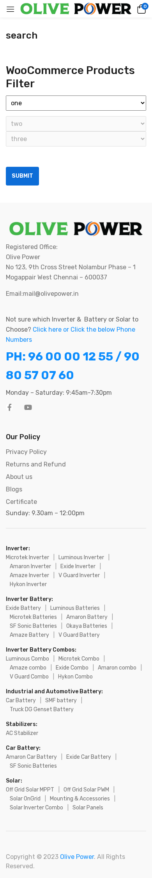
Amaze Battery (29, 635)
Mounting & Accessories (80, 798)
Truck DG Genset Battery (42, 709)
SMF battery (61, 700)
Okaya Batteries (86, 626)
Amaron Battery (87, 617)
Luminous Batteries (75, 608)
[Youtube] (28, 407)
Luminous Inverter (81, 557)
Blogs (14, 489)
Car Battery (21, 700)
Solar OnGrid (25, 798)
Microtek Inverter (27, 557)
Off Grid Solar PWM (86, 789)
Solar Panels (87, 807)
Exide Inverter (77, 566)
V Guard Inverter (79, 575)
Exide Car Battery (88, 757)
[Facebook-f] (9, 407)
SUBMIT (22, 176)
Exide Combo (72, 667)
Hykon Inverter (28, 584)
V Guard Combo (29, 676)
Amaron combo (117, 667)
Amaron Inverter (30, 566)
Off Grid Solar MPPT (30, 789)
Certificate (21, 501)
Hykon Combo (75, 676)
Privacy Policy (26, 452)
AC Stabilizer (22, 733)
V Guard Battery (79, 635)
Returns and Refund (36, 464)
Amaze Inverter (29, 575)
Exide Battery (23, 608)
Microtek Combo (78, 658)
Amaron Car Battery (31, 757)
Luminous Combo (27, 658)
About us (19, 477)
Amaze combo (28, 667)
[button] (140, 9)
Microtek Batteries (33, 617)
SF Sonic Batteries (33, 626)
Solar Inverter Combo (36, 807)
